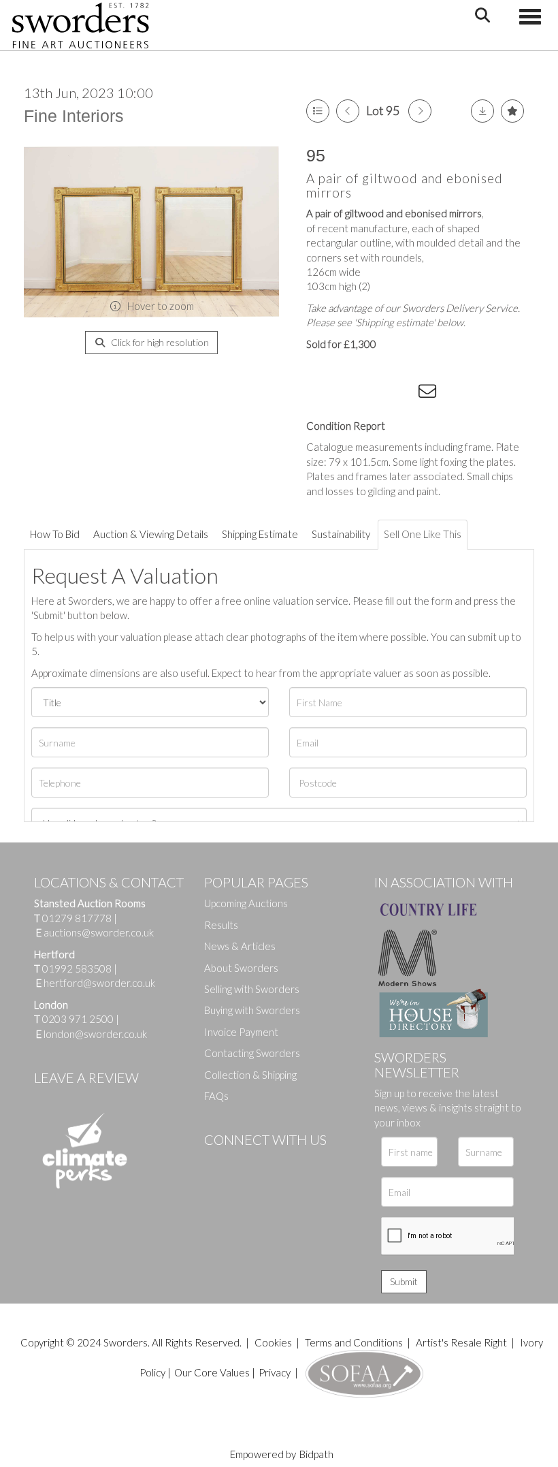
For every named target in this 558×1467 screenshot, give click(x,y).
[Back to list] (317, 111)
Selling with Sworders (251, 989)
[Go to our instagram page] (402, 394)
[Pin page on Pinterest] (374, 394)
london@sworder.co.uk (91, 1034)
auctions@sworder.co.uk (95, 932)
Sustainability (341, 534)
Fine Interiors (74, 115)
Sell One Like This (422, 534)
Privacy (275, 1372)
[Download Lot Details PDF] (482, 111)
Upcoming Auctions (246, 903)
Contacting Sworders (252, 1053)
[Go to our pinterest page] (272, 1162)
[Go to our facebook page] (217, 1162)
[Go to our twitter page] (245, 1162)
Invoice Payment (241, 1032)
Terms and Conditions (355, 1342)
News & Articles (240, 946)
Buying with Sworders (252, 1010)
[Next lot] (419, 111)
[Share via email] (429, 394)
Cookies (273, 1342)
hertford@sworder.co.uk (99, 983)
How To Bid (55, 534)
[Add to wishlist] (512, 111)
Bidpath (316, 1454)
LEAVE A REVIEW (86, 1077)
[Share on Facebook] (319, 394)
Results (221, 925)
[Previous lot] (347, 111)
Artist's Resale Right (461, 1342)
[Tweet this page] (347, 394)
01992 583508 (77, 968)
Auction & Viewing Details (150, 534)
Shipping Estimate (260, 534)
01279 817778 (77, 918)
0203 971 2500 (78, 1019)
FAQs (216, 1096)
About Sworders (241, 968)
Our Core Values (212, 1372)
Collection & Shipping (250, 1075)
